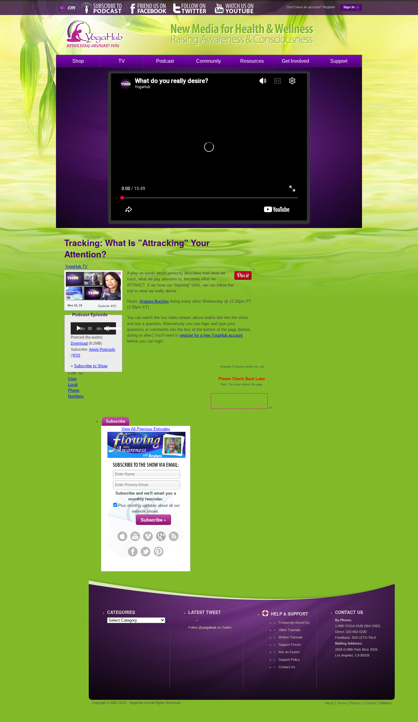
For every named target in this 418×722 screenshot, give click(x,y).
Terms (341, 703)
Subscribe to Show (90, 366)
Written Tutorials (290, 637)
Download (79, 343)
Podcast (165, 61)
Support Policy (289, 659)
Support (338, 61)
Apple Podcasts (102, 349)
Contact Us (286, 667)
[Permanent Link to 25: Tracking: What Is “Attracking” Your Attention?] (93, 299)
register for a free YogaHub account (211, 335)
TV (121, 61)
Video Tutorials (289, 630)
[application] (93, 328)
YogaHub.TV (76, 266)
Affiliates (385, 703)
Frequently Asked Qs (294, 622)
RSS (76, 355)
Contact (370, 703)
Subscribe (115, 421)
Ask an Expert (289, 652)
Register (329, 7)
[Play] (79, 328)
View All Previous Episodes (145, 429)
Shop (78, 61)
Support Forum (289, 644)
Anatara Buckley (154, 301)
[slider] (109, 327)
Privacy (355, 703)
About (329, 703)
